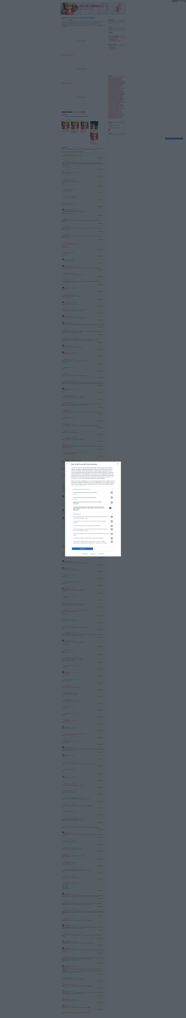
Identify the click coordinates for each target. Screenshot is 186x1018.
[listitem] (93, 489)
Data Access (93, 553)
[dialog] (93, 509)
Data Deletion (85, 553)
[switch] (111, 492)
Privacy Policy (101, 553)
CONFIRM (82, 548)
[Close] (118, 464)
